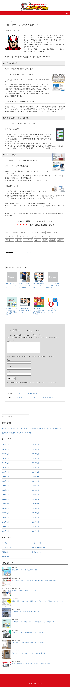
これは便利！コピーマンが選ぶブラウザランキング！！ (52, 310)
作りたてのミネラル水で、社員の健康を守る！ (17, 428)
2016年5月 (5, 531)
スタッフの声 (6, 547)
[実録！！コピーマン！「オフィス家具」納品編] (25, 273)
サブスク (21, 236)
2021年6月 (35, 458)
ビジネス (37, 240)
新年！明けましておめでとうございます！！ (12, 285)
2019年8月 (35, 508)
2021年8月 (35, 454)
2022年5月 (5, 449)
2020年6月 (35, 485)
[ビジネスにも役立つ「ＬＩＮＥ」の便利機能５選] (53, 273)
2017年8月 (35, 526)
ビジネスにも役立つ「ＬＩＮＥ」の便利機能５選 (52, 285)
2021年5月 (5, 463)
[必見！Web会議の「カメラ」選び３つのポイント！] (39, 273)
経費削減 (60, 240)
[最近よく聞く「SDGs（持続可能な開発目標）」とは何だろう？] (39, 298)
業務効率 (52, 240)
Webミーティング (52, 232)
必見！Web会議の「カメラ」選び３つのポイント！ (39, 285)
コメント (10, 341)
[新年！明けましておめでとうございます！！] (12, 273)
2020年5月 (5, 490)
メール (9, 366)
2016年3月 (35, 531)
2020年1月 (5, 499)
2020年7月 (5, 485)
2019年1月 (5, 526)
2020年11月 (5, 476)
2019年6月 (35, 513)
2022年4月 (35, 449)
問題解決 (15, 232)
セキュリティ (50, 236)
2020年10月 (36, 476)
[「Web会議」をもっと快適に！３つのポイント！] (25, 298)
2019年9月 (5, 508)
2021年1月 (5, 472)
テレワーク (9, 240)
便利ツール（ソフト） (39, 547)
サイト (9, 372)
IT (32, 232)
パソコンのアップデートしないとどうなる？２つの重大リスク (34, 397)
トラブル (18, 240)
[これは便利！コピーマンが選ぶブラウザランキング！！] (53, 298)
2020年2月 (35, 494)
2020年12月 (36, 472)
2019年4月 (35, 517)
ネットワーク (28, 240)
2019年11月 (5, 504)
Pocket (29, 252)
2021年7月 (5, 458)
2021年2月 (35, 467)
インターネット (11, 236)
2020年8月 (35, 481)
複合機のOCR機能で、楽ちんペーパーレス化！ (17, 433)
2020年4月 (35, 490)
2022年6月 (35, 445)
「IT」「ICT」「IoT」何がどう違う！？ (27, 393)
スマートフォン (38, 236)
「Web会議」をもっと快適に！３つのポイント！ (25, 310)
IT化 (36, 232)
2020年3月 (5, 494)
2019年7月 (5, 513)
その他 (8, 232)
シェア (29, 236)
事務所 (45, 240)
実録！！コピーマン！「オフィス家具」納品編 (24, 285)
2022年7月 (5, 445)
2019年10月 (36, 504)
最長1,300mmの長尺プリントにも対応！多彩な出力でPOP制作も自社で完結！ (47, 428)
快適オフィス (25, 232)
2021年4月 (35, 463)
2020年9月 (5, 481)
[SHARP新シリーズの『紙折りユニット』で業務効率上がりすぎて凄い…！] (12, 298)
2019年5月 (5, 517)
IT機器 (42, 232)
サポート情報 (36, 543)
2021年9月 (5, 454)
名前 (9, 360)
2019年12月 (36, 499)
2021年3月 (5, 467)
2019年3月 (5, 522)
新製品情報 (5, 556)
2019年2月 (35, 522)
